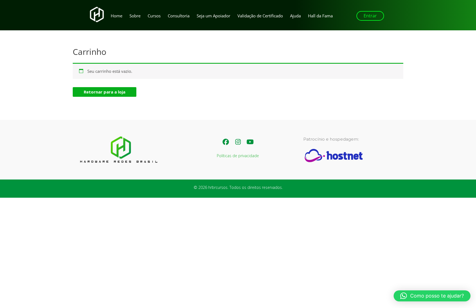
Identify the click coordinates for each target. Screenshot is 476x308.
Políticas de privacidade (238, 155)
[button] (370, 16)
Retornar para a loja (104, 92)
